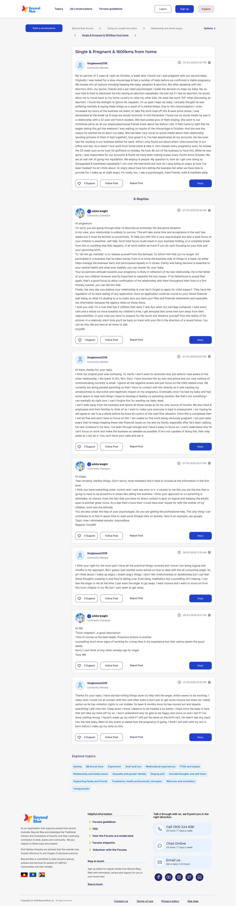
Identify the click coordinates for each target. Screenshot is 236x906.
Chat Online (176, 843)
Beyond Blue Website (35, 818)
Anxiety (77, 766)
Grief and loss (133, 766)
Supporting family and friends (90, 781)
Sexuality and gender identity (129, 773)
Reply (200, 183)
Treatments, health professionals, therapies (137, 781)
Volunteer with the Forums (110, 849)
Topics (59, 8)
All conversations (81, 8)
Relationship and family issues (166, 28)
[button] (79, 183)
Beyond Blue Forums (35, 9)
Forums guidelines (110, 8)
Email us (173, 860)
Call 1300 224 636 (180, 827)
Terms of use (144, 901)
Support (206, 9)
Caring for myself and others (122, 28)
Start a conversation (44, 28)
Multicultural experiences (160, 766)
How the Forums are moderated (113, 835)
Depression (114, 766)
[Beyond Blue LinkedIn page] (199, 883)
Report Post (136, 183)
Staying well (158, 773)
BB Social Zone (94, 766)
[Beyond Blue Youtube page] (169, 883)
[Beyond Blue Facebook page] (158, 883)
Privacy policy (170, 901)
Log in (162, 9)
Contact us (121, 901)
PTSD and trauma (190, 766)
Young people (81, 788)
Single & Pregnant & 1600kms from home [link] (105, 35)
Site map (193, 901)
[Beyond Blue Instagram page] (179, 883)
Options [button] (208, 28)
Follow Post (111, 183)
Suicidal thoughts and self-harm (187, 773)
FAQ (95, 828)
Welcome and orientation (180, 781)
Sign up (184, 9)
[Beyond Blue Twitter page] (189, 883)
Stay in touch (95, 884)
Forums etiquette (104, 842)
